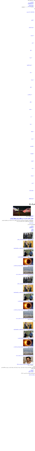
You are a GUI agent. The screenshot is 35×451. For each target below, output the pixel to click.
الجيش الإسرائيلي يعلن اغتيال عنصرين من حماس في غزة (24, 274)
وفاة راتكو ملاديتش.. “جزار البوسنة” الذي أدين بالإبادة (25, 239)
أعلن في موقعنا (30, 371)
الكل (30, 50)
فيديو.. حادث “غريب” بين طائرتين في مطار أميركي (21, 218)
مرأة (32, 168)
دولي (30, 72)
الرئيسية (32, 35)
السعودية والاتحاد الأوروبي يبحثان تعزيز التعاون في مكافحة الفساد (23, 248)
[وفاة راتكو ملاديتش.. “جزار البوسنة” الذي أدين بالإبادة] (28, 238)
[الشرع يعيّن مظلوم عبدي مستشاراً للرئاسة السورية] (28, 300)
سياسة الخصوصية (30, 3)
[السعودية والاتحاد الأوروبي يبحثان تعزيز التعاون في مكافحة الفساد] (28, 247)
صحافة (32, 131)
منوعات (32, 175)
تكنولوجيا (31, 153)
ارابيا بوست (31, 216)
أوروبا (30, 57)
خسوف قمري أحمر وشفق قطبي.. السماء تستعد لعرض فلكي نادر (23, 265)
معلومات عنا (31, 370)
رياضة (32, 138)
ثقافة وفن (31, 146)
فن (30, 116)
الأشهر (32, 229)
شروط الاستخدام (30, 2)
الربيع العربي (29, 94)
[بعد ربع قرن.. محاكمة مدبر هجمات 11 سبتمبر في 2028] (28, 363)
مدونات (32, 79)
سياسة (30, 109)
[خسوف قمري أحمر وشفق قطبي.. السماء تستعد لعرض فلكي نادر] (28, 264)
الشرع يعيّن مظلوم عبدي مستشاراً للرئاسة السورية (25, 338)
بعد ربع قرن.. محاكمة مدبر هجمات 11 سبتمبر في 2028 (25, 364)
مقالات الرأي (31, 190)
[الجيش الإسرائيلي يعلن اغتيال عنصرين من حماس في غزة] (28, 273)
